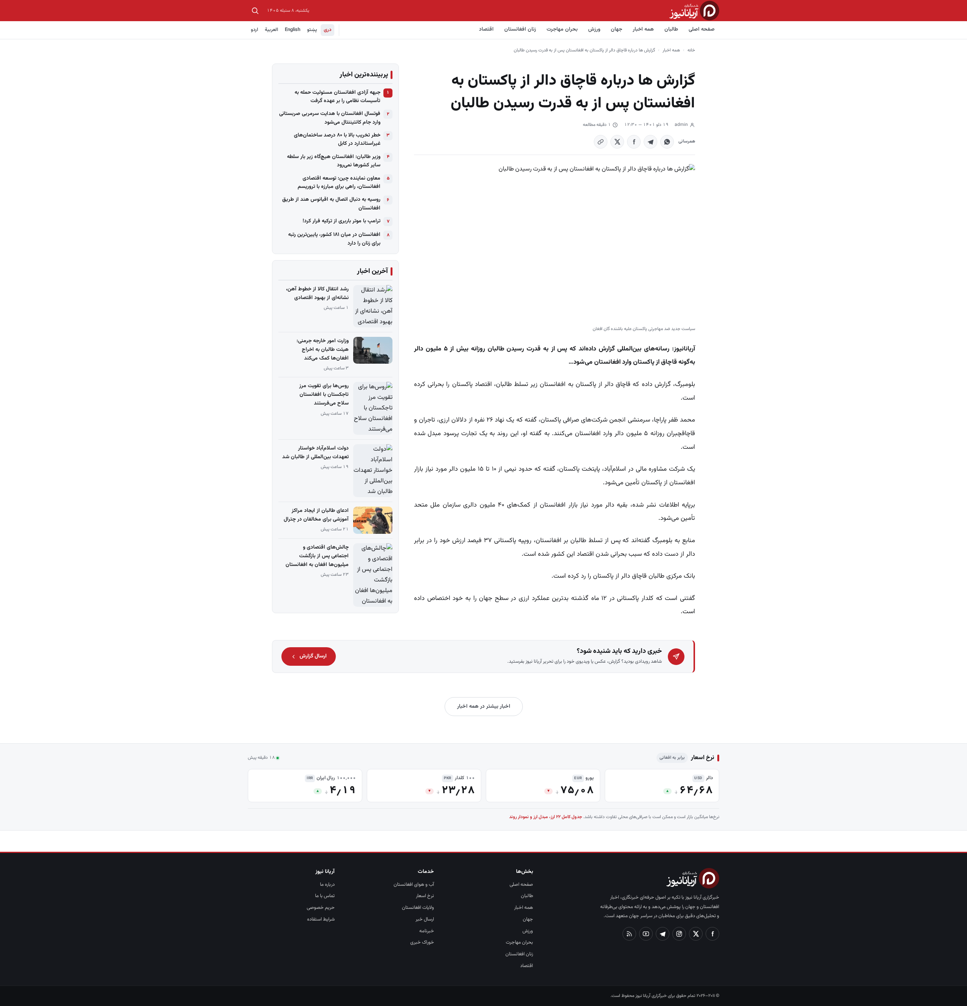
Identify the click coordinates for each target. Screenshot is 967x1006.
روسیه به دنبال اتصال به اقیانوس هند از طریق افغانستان (331, 203)
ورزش (594, 29)
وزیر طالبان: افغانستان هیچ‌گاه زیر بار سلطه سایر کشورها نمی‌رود (333, 161)
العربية (271, 30)
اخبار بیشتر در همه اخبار (483, 706)
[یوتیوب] (646, 934)
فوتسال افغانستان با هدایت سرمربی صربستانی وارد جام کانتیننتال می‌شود (329, 118)
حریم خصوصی (321, 907)
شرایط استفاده (321, 919)
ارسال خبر (425, 919)
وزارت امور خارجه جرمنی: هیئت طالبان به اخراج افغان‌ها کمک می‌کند (323, 350)
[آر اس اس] (629, 934)
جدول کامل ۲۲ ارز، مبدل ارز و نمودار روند (545, 817)
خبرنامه (426, 931)
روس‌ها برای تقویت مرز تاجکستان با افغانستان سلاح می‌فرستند (324, 395)
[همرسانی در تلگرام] (650, 142)
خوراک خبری (422, 942)
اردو (254, 30)
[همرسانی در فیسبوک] (634, 142)
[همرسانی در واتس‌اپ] (667, 142)
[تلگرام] (662, 934)
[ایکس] (696, 934)
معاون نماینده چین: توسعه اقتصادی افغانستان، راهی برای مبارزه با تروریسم (339, 182)
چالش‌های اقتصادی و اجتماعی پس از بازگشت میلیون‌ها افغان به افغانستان (317, 556)
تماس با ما (325, 896)
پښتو (312, 30)
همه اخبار (643, 29)
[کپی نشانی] (600, 142)
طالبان (671, 29)
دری (327, 30)
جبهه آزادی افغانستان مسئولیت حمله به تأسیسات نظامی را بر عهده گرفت (337, 96)
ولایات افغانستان (418, 907)
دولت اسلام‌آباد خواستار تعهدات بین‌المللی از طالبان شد (315, 452)
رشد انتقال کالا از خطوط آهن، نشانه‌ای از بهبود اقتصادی (317, 293)
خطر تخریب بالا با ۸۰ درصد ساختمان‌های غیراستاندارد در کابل (337, 139)
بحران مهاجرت (562, 29)
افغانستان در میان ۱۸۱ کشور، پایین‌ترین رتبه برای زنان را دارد (334, 239)
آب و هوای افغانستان (414, 884)
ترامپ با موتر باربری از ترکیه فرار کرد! (341, 221)
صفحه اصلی (702, 29)
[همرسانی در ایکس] (617, 142)
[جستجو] (255, 10)
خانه (691, 50)
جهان (616, 29)
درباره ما (327, 884)
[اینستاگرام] (679, 934)
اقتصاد (486, 29)
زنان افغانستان (520, 29)
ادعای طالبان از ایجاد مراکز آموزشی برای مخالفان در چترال (316, 515)
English (292, 30)
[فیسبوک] (712, 934)
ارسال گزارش (313, 656)
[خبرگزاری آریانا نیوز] (694, 10)
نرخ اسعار (425, 896)
